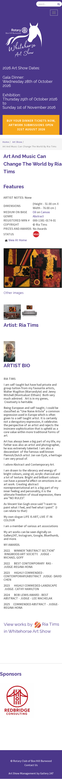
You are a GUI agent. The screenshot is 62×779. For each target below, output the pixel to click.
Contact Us (31, 765)
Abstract (38, 216)
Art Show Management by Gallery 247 (31, 773)
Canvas (45, 212)
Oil (34, 212)
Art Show (17, 142)
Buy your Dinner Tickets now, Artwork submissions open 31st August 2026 (31, 125)
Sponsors (11, 674)
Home (6, 142)
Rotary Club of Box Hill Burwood (32, 761)
